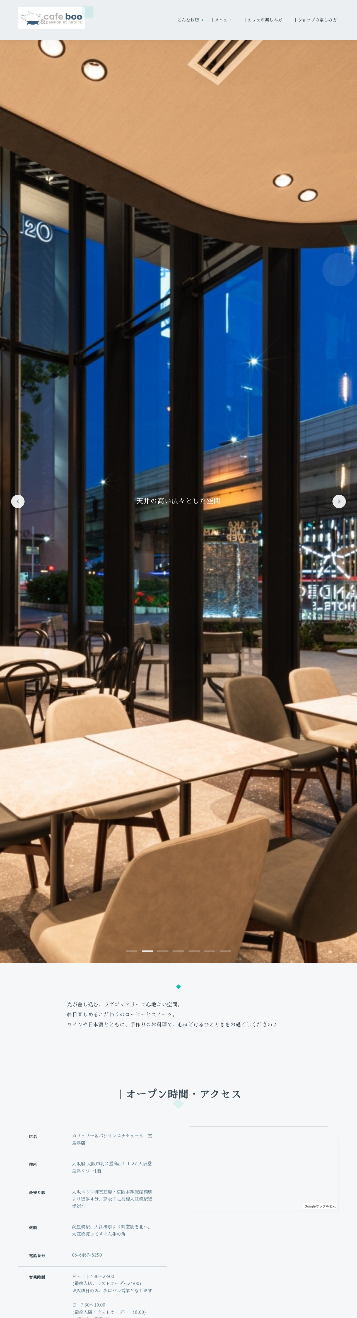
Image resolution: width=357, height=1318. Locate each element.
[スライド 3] (162, 951)
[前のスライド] (18, 501)
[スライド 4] (178, 951)
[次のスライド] (339, 501)
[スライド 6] (209, 951)
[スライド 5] (194, 951)
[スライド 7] (225, 951)
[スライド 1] (131, 951)
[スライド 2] (147, 951)
